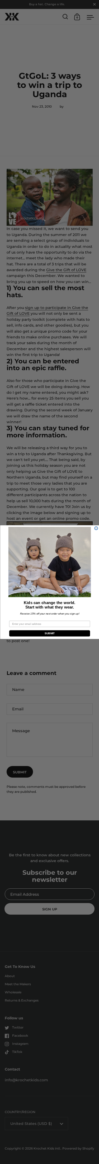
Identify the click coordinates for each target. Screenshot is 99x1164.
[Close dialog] (96, 528)
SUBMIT (49, 633)
